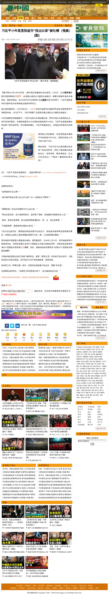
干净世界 (7, 528)
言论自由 (79, 385)
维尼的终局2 (15, 528)
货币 (89, 371)
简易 (99, 407)
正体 (45, 39)
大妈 (85, 376)
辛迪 (99, 425)
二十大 (62, 434)
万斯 (90, 361)
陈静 (89, 414)
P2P (105, 376)
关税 (82, 361)
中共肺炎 (79, 347)
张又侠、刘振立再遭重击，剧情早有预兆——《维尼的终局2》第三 (12, 522)
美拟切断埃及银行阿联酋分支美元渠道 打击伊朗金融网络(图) (99, 221)
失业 (5, 434)
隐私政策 (58, 585)
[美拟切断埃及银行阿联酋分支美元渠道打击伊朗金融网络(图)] (83, 219)
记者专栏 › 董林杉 (63, 25)
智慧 (87, 395)
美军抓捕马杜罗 (82, 113)
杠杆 (77, 371)
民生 (97, 388)
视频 (78, 18)
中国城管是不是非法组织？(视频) (88, 333)
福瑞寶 (75, 588)
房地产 (78, 373)
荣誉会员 (13, 304)
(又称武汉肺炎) (87, 347)
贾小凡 (80, 409)
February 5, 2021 (31, 176)
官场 (20, 18)
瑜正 (79, 422)
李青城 (100, 419)
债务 (104, 368)
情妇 (77, 366)
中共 (39, 460)
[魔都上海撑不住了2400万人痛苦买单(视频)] (13, 439)
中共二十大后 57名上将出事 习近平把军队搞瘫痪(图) (98, 128)
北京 (77, 376)
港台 (33, 18)
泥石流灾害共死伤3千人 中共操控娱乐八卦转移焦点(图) (98, 147)
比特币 (85, 371)
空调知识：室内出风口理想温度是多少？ (91, 257)
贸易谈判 (99, 361)
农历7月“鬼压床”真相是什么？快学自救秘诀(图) (99, 156)
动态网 (90, 588)
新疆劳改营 (99, 383)
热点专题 (81, 103)
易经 (78, 395)
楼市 (82, 373)
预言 (29, 576)
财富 (89, 373)
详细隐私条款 (21, 5)
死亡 (42, 434)
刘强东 (82, 376)
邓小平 (83, 392)
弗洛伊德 (79, 359)
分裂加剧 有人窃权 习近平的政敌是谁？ (53, 354)
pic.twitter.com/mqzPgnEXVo (54, 172)
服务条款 (50, 585)
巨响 (36, 460)
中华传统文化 (62, 552)
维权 (91, 378)
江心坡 (89, 383)
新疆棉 (100, 352)
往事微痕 (85, 356)
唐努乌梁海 (99, 380)
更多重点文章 (100, 238)
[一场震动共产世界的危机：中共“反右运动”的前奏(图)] (83, 210)
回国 (87, 388)
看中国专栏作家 (84, 403)
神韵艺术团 (31, 588)
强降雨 (10, 576)
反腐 (87, 366)
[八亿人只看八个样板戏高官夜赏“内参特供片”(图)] (60, 439)
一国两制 (103, 366)
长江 (82, 354)
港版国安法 (99, 354)
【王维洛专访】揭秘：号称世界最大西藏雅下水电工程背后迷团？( (36, 405)
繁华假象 (16, 458)
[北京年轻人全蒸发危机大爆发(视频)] (13, 416)
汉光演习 (79, 356)
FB (87, 368)
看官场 (12, 25)
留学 (102, 385)
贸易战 (89, 349)
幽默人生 (83, 395)
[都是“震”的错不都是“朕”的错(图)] (83, 228)
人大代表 (17, 409)
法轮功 (78, 380)
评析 (30, 21)
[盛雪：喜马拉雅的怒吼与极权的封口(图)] (83, 200)
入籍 (91, 388)
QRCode (24, 325)
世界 (52, 18)
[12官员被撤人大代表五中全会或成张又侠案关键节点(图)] (13, 390)
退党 (100, 356)
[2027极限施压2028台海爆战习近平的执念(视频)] (36, 557)
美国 (27, 18)
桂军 (89, 390)
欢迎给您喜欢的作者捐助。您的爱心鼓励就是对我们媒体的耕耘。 (26, 277)
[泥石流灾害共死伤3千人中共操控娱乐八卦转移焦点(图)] (36, 416)
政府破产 (22, 458)
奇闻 (72, 18)
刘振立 (11, 409)
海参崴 (96, 373)
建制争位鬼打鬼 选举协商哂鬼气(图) (52, 364)
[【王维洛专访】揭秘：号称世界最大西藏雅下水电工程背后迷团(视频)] (36, 390)
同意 (99, 5)
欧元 (97, 371)
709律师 (96, 378)
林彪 (87, 392)
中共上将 (71, 434)
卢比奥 (102, 347)
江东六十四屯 (91, 380)
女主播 (84, 385)
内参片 (54, 458)
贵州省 (44, 325)
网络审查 (84, 380)
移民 (95, 385)
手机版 (40, 39)
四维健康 (81, 425)
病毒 (77, 349)
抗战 (92, 390)
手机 (94, 395)
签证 (84, 388)
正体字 (69, 552)
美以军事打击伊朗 (83, 107)
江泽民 (78, 364)
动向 (7, 21)
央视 (89, 385)
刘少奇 (91, 392)
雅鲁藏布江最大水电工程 (42, 411)
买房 (60, 409)
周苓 (79, 414)
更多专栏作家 (100, 428)
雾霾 (77, 378)
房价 (89, 376)
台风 (6, 576)
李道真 (90, 409)
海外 (101, 388)
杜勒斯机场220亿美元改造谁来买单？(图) (91, 254)
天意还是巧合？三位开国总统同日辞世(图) (92, 57)
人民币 (93, 371)
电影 (22, 528)
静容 (89, 419)
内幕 (19, 21)
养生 (89, 397)
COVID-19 (83, 349)
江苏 (29, 460)
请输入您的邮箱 (92, 438)
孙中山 (97, 390)
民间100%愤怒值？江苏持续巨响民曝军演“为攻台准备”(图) (36, 454)
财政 (85, 373)
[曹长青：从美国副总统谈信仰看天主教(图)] (83, 182)
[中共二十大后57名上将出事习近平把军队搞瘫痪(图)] (60, 416)
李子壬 (100, 422)
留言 (53, 39)
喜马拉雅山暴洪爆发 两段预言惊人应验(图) (92, 265)
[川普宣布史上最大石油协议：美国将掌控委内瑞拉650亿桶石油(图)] (83, 163)
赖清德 (101, 359)
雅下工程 (31, 411)
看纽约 (61, 588)
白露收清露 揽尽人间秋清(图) (87, 260)
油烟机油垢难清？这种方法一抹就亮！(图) (92, 283)
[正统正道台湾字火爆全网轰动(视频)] (60, 533)
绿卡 (94, 388)
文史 (59, 18)
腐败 (84, 366)
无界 (97, 588)
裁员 (5, 458)
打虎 (91, 366)
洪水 (89, 354)
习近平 (18, 96)
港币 (103, 371)
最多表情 (99, 307)
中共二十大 (55, 434)
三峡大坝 (94, 352)
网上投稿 (20, 585)
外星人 (78, 397)
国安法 (78, 354)
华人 (92, 385)
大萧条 (10, 458)
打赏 (49, 39)
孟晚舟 (78, 361)
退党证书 (83, 588)
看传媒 (68, 588)
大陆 (14, 18)
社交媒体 (82, 368)
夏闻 (99, 412)
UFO (83, 359)
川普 (93, 347)
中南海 (13, 21)
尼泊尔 (30, 434)
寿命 (82, 397)
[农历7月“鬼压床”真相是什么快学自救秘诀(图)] (83, 154)
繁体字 (54, 552)
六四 (102, 349)
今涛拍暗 (91, 407)
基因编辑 (82, 378)
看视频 (54, 588)
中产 (92, 373)
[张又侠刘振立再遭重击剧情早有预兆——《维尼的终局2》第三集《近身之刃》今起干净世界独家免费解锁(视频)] (13, 506)
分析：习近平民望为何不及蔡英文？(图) (54, 367)
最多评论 (84, 307)
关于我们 (41, 585)
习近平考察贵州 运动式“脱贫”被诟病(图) (53, 361)
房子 (53, 409)
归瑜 (99, 409)
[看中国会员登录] (92, 28)
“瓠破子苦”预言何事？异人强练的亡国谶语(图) (98, 193)
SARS (94, 383)
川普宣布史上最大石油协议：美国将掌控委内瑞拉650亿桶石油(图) (99, 165)
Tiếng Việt (82, 585)
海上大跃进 (46, 552)
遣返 (81, 388)
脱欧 (97, 368)
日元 (100, 371)
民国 (86, 390)
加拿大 (93, 368)
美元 (81, 371)
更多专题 (102, 116)
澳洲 (83, 390)
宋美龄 (78, 392)
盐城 (33, 460)
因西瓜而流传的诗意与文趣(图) (88, 55)
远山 (89, 412)
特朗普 (97, 347)
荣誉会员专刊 (83, 50)
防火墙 (88, 378)
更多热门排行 (100, 302)
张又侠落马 (81, 110)
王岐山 (96, 359)
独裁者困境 (46, 576)
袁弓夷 (93, 354)
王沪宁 (104, 361)
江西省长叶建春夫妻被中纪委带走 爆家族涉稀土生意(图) (99, 175)
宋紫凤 (80, 407)
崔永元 (83, 364)
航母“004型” (32, 552)
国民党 (97, 356)
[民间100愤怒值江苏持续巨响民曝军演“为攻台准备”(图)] (36, 439)
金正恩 (91, 359)
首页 (8, 18)
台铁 (90, 352)
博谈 (40, 18)
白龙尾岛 (84, 383)
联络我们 (28, 585)
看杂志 (48, 588)
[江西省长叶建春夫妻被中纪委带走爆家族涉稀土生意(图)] (83, 172)
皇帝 (98, 392)
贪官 (103, 364)
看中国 (19, 9)
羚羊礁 (39, 552)
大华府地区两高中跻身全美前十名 (89, 262)
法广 (77, 368)
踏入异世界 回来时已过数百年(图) (89, 63)
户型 (56, 409)
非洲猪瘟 (97, 376)
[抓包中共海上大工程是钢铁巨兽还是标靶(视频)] (36, 533)
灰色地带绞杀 (36, 576)
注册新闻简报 (83, 434)
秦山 (79, 419)
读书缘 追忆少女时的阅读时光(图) (89, 68)
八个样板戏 (60, 458)
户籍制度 (11, 434)
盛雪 (89, 417)
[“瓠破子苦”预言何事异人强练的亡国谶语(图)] (83, 191)
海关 (77, 388)
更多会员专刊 (100, 70)
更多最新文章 (100, 270)
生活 (65, 18)
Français (74, 585)
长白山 (78, 383)
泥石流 (38, 434)
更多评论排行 (100, 338)
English (65, 585)
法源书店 (40, 588)
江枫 (89, 422)
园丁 (79, 417)
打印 (58, 39)
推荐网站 (13, 588)
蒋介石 (101, 390)
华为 (81, 366)
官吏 (24, 21)
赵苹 (99, 417)
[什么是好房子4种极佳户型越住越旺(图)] (60, 390)
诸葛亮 (102, 392)
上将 (66, 434)
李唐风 (100, 414)
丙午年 (15, 576)
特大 (62, 39)
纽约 (46, 18)
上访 (100, 378)
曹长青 (90, 425)
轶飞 (79, 412)
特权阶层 (67, 458)
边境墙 (86, 361)
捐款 (34, 585)
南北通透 (65, 409)
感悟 (91, 395)
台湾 (100, 373)
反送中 (99, 364)
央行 (100, 368)
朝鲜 (89, 368)
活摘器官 (85, 352)
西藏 (34, 434)
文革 (85, 397)
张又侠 (6, 409)
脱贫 (22, 247)
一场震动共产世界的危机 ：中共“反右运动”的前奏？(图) (99, 212)
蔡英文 (104, 373)
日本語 (90, 585)
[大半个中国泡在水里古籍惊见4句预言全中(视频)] (13, 557)
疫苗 (85, 354)
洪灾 (20, 576)
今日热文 (7, 386)
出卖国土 (79, 352)
